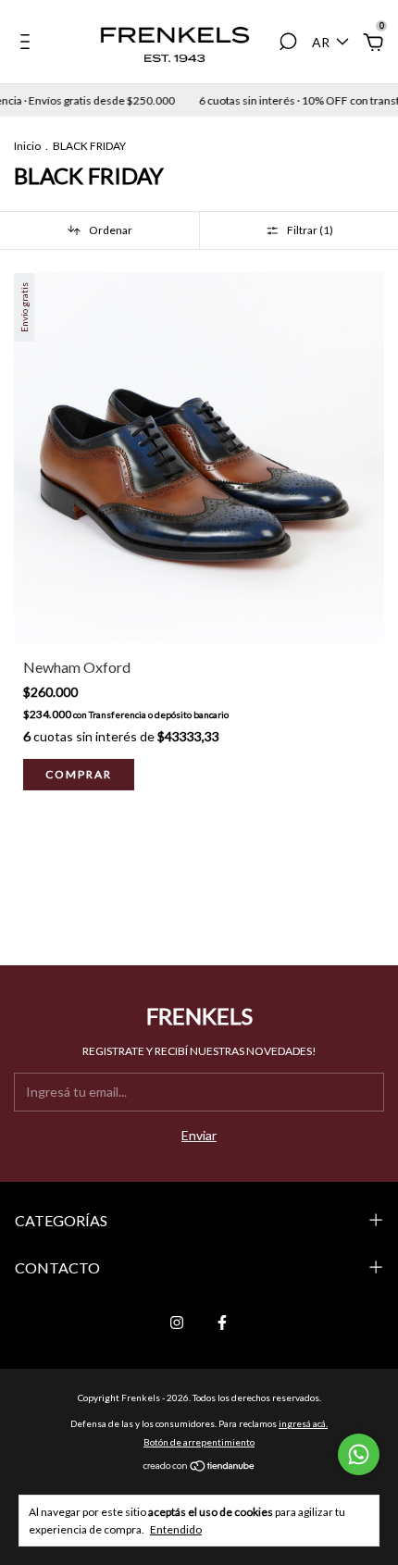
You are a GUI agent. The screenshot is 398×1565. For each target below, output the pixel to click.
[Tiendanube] (199, 1467)
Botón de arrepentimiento (199, 1441)
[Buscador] (287, 44)
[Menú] (28, 44)
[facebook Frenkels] (222, 1322)
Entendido (176, 1529)
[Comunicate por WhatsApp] (358, 1454)
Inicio (27, 146)
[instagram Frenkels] (176, 1322)
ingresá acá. (303, 1423)
